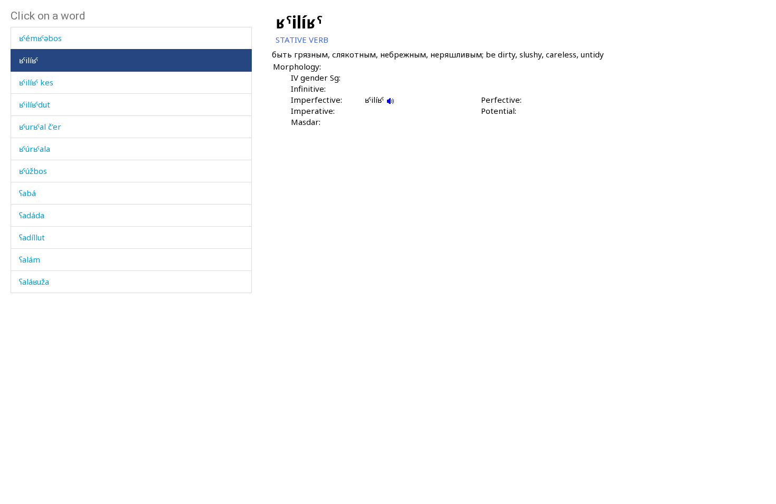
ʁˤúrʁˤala (34, 148)
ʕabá (27, 193)
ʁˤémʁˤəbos (40, 38)
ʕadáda (31, 215)
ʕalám (29, 259)
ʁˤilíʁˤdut (34, 104)
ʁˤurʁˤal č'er (40, 126)
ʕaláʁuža (34, 281)
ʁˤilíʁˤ (28, 60)
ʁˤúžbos (33, 171)
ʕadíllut (32, 237)
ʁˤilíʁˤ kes (36, 82)
